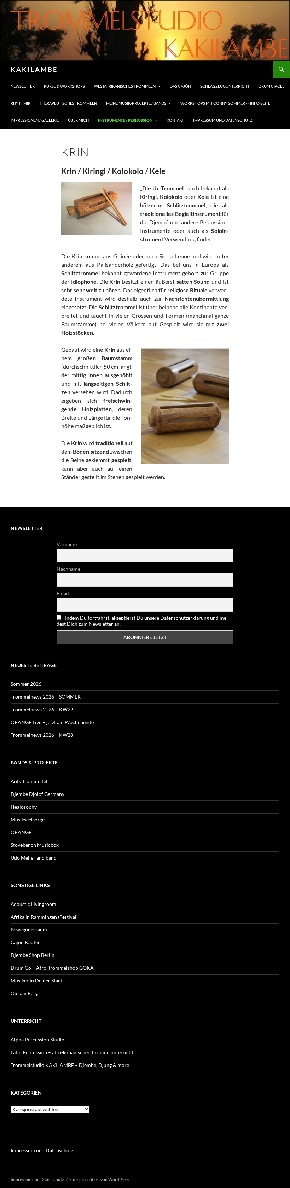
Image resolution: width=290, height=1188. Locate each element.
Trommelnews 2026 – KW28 (42, 735)
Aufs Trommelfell (30, 781)
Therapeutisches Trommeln (68, 103)
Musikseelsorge (28, 819)
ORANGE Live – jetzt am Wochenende (52, 722)
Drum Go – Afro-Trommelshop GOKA (52, 968)
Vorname (67, 544)
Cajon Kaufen (26, 942)
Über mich (78, 120)
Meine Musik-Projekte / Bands (136, 103)
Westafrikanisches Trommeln (125, 86)
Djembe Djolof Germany (37, 794)
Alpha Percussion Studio (37, 1040)
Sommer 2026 (26, 684)
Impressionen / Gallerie (35, 120)
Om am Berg (24, 993)
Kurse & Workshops (64, 86)
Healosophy (24, 807)
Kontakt (175, 120)
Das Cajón (180, 86)
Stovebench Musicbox (35, 845)
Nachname (68, 569)
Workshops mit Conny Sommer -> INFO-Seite (225, 103)
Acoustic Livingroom (33, 904)
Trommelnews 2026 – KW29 (42, 709)
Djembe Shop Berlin (32, 955)
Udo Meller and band (34, 858)
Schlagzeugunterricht (224, 86)
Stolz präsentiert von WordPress (99, 1179)
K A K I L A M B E (34, 69)
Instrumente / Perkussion (125, 120)
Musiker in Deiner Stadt (37, 980)
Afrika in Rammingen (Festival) (44, 917)
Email (63, 593)
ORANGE (21, 832)
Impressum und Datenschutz (223, 120)
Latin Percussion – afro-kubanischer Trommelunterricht (72, 1052)
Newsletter (23, 86)
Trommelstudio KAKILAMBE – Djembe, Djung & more (70, 1065)
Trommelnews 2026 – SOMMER (46, 697)
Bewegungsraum (29, 929)
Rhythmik (20, 103)
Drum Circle (271, 86)
